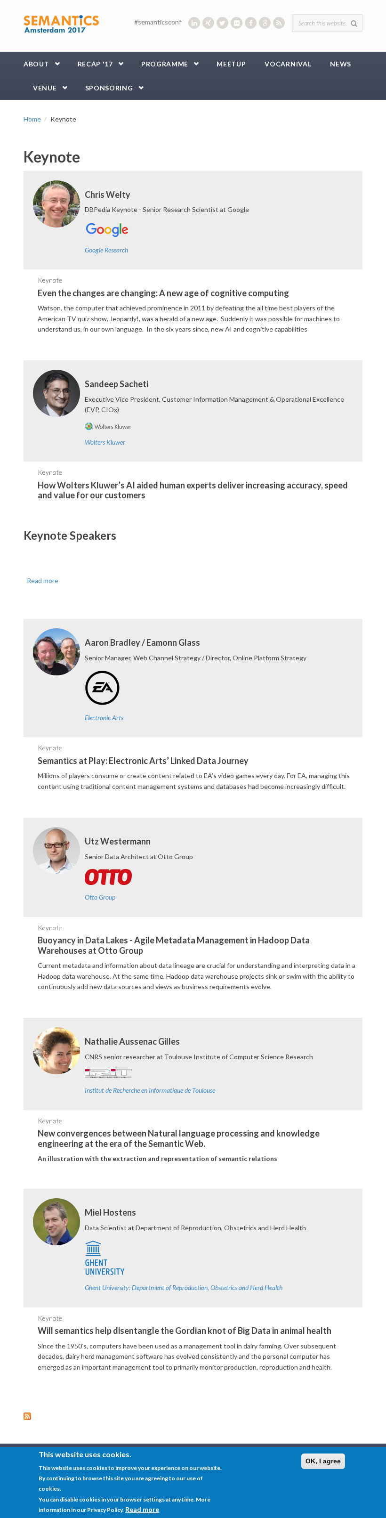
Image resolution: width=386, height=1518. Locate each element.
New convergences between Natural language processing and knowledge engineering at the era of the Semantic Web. (179, 1138)
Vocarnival (288, 64)
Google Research (106, 250)
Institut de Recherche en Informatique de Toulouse (150, 1090)
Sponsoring (109, 88)
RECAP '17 (95, 64)
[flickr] (236, 23)
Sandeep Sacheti (116, 384)
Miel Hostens (110, 1212)
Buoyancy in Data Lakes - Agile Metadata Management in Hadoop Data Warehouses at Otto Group (174, 945)
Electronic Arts (104, 718)
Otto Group (100, 897)
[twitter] (222, 23)
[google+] (265, 23)
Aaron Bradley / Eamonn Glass (142, 642)
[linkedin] (194, 23)
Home (32, 119)
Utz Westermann (118, 841)
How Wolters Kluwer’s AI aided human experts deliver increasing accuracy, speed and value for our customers (193, 490)
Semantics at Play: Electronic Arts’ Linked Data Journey (143, 760)
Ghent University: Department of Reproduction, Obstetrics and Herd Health (183, 1287)
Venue (45, 88)
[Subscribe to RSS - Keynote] (193, 1416)
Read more (42, 580)
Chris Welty (107, 194)
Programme (164, 64)
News (340, 64)
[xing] (208, 23)
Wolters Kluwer (105, 442)
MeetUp (231, 64)
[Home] (61, 23)
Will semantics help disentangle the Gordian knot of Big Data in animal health (184, 1330)
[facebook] (251, 23)
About (36, 64)
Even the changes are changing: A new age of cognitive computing (163, 293)
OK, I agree (323, 1461)
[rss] (279, 23)
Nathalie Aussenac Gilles (132, 1041)
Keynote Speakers (70, 535)
